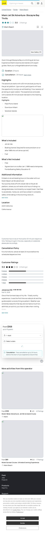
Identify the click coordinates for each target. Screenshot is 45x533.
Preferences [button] (19, 512)
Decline (22, 523)
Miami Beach (24, 10)
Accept (22, 518)
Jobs (3, 478)
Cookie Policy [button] (16, 510)
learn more (27, 75)
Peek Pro (4, 488)
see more (5, 198)
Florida (15, 10)
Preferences (22, 528)
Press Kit (4, 480)
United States (6, 10)
